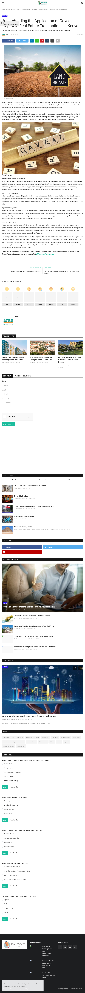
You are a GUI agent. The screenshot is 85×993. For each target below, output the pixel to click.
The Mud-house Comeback (14, 716)
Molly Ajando (5, 719)
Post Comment (8, 424)
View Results (14, 787)
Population (45, 737)
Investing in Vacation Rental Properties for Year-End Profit (34, 626)
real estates (76, 737)
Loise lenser (17, 498)
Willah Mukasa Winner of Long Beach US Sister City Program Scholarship (35, 529)
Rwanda (17, 9)
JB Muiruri (17, 628)
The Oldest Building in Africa (23, 527)
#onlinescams (65, 737)
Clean (52, 742)
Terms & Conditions (76, 989)
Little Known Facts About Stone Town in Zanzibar (30, 486)
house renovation (17, 737)
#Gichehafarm (43, 742)
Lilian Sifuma (6, 610)
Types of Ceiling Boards (22, 496)
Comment (5, 399)
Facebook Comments (23, 376)
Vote (4, 787)
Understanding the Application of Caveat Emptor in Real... (48, 964)
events (59, 742)
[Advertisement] (42, 456)
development (21, 746)
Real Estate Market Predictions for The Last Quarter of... (33, 616)
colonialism (6, 737)
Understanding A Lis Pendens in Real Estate (26, 271)
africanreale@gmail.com (45, 254)
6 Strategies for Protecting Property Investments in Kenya (33, 636)
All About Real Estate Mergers (24, 516)
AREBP (16, 488)
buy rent (66, 742)
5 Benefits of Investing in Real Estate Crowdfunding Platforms (35, 647)
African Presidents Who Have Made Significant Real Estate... (13, 358)
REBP (7, 34)
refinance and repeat (32, 737)
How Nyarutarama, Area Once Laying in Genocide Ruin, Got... (41, 358)
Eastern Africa (10, 9)
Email (4, 390)
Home (3, 9)
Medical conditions (8, 746)
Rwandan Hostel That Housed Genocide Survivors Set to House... (69, 359)
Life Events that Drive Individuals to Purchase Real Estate (61, 272)
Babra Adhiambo (63, 365)
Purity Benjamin (18, 639)
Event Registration (62, 989)
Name (4, 381)
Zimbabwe (55, 737)
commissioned (31, 742)
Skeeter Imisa (18, 508)
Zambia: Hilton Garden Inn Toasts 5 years (48, 975)
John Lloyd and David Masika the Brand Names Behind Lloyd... (35, 506)
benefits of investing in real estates (13, 742)
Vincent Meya (18, 618)
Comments (7, 376)
